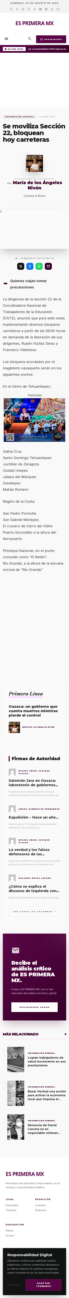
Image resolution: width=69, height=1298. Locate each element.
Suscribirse (51, 39)
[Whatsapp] (52, 9)
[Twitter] (11, 9)
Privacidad (13, 1285)
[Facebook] (17, 9)
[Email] (57, 9)
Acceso (10, 1235)
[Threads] (28, 9)
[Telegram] (46, 9)
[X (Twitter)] (20, 266)
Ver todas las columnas (34, 911)
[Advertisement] (34, 81)
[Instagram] (22, 9)
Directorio (41, 1210)
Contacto (40, 1205)
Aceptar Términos (43, 1284)
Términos (11, 1210)
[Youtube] (40, 9)
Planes (9, 1230)
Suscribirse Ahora (34, 1007)
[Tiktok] (34, 9)
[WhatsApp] (39, 266)
